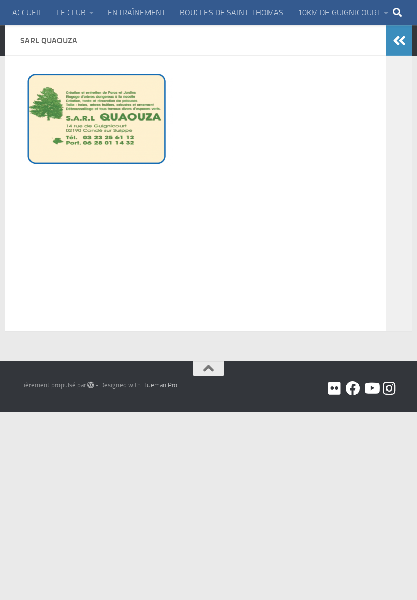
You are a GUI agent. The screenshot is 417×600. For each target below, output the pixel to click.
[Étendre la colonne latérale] (399, 40)
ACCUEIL (27, 12)
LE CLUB (71, 12)
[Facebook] (353, 388)
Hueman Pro (159, 385)
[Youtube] (371, 388)
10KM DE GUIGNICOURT (339, 12)
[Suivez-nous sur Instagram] (389, 388)
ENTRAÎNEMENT (136, 12)
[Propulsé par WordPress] (90, 385)
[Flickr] (334, 388)
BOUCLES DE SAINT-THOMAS (231, 12)
